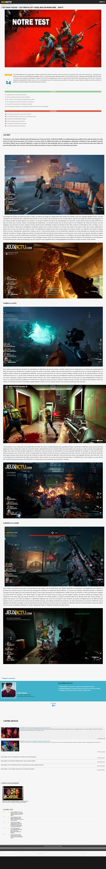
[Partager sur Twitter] (54, 706)
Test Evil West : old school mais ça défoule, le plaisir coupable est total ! (75, 690)
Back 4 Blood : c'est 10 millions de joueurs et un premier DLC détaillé (17, 769)
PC (15, 4)
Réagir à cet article (8, 678)
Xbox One (19, 4)
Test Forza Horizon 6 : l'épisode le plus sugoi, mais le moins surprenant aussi (17, 836)
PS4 (22, 4)
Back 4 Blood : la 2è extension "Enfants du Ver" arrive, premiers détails (18, 760)
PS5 (25, 4)
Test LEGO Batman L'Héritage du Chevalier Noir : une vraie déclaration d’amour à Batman (16, 830)
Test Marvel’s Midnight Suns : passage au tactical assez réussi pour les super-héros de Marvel (80, 688)
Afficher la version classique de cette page (53, 846)
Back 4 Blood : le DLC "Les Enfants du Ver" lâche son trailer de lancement (18, 756)
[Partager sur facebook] (53, 706)
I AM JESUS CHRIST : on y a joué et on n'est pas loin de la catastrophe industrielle (77, 686)
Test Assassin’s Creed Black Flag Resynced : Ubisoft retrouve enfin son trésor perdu (17, 819)
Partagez (53, 703)
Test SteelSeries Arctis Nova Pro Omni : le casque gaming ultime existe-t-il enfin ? (17, 813)
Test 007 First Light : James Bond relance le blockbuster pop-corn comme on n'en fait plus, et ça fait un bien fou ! (16, 824)
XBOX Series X (29, 4)
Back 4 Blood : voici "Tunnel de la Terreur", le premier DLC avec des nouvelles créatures (22, 764)
